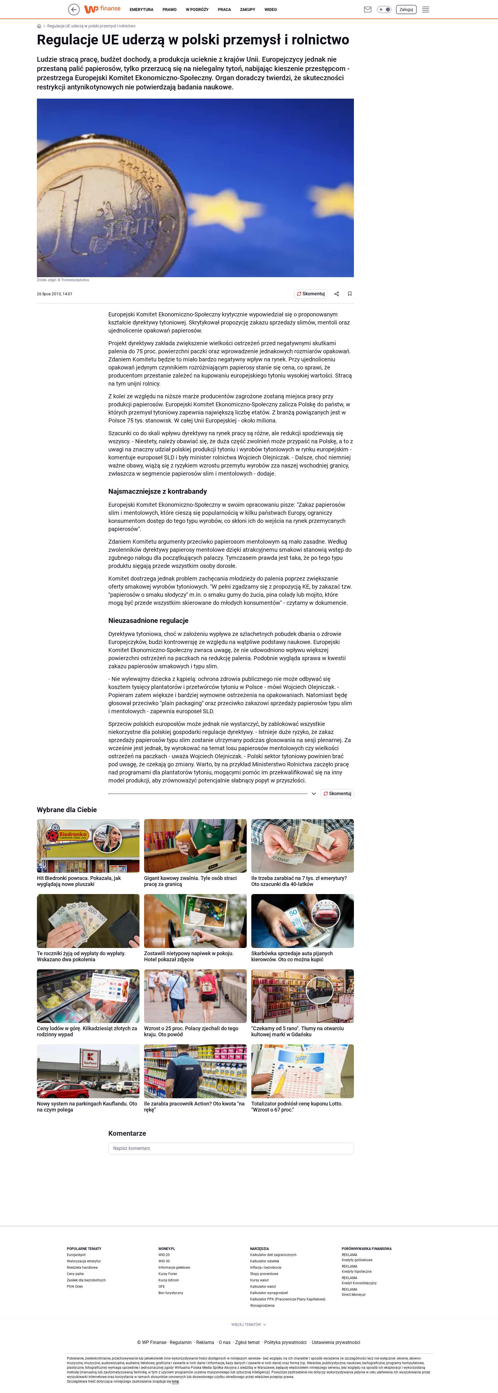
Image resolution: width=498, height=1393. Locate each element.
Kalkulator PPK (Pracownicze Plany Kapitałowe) (287, 1299)
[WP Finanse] (107, 9)
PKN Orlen (75, 1287)
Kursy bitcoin (169, 1280)
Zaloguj (406, 9)
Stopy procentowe (264, 1274)
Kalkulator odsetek (264, 1261)
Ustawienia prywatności (335, 1342)
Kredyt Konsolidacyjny (359, 1283)
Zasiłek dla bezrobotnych (86, 1280)
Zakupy (247, 9)
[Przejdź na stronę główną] (74, 13)
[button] (384, 9)
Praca (224, 9)
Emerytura (141, 9)
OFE (162, 1287)
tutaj (175, 1381)
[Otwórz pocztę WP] (367, 9)
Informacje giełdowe (174, 1268)
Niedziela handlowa (82, 1268)
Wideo (271, 9)
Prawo (170, 9)
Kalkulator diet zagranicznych (273, 1255)
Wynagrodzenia (262, 1306)
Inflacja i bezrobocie (265, 1268)
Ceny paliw (75, 1274)
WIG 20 (164, 1255)
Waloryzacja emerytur (84, 1261)
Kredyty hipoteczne (356, 1272)
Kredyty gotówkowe (357, 1260)
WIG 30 (164, 1261)
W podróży (197, 9)
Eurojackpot (76, 1255)
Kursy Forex (168, 1274)
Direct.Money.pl (353, 1295)
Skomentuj (314, 293)
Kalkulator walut (263, 1287)
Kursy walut (259, 1280)
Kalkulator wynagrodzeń (269, 1293)
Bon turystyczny (171, 1293)
